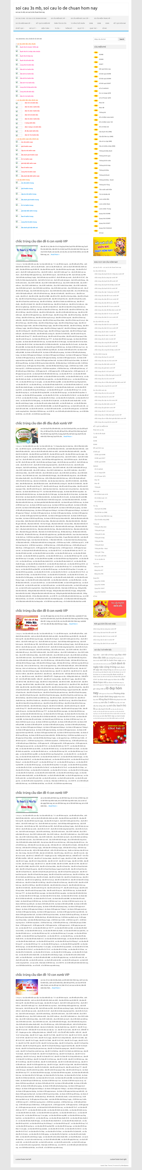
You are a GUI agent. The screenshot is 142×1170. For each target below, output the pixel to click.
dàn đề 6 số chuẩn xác (61, 304)
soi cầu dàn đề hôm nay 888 (52, 382)
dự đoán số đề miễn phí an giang (53, 352)
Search (122, 39)
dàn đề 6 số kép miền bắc (61, 325)
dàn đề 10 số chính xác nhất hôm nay (71, 1051)
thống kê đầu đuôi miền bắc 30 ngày (64, 590)
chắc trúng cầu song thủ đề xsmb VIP (106, 342)
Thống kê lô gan (104, 156)
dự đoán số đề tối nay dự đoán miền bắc (42, 363)
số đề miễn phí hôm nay (77, 368)
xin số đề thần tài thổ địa (36, 783)
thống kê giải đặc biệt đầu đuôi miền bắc (69, 593)
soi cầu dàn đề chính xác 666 (33, 376)
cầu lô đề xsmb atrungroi (62, 280)
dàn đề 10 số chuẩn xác (66, 1054)
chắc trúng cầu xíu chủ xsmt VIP (104, 378)
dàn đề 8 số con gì (64, 700)
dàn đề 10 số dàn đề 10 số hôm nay (45, 1059)
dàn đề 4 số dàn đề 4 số (62, 879)
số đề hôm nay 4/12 (77, 542)
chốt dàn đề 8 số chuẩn (62, 660)
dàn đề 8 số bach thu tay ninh (29, 695)
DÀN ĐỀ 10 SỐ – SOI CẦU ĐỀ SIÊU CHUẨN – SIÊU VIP (64, 1032)
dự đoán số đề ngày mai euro (66, 357)
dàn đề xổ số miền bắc (62, 333)
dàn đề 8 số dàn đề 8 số (78, 700)
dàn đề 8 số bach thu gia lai (39, 689)
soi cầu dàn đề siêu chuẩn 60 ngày (71, 756)
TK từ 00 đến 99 (104, 194)
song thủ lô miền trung (29, 222)
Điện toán (45, 28)
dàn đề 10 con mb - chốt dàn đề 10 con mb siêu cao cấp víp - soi (36, 1029)
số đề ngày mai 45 (41, 371)
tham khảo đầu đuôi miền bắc (50, 588)
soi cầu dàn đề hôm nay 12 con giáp (30, 382)
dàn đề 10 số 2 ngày (45, 1037)
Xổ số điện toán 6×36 (101, 494)
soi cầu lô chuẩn (120, 716)
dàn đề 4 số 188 (82, 858)
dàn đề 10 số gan (52, 1064)
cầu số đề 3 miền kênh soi (30, 285)
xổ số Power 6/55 (105, 98)
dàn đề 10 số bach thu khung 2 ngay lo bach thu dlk (58, 1045)
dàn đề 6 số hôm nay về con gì (75, 320)
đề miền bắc (20, 534)
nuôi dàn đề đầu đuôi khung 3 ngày (57, 365)
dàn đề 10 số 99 (35, 1043)
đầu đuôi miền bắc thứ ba (28, 529)
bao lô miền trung (27, 216)
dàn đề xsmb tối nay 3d (78, 333)
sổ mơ (104, 28)
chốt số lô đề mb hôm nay (42, 293)
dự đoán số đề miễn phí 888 (31, 507)
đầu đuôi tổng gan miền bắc (28, 532)
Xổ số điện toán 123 (106, 122)
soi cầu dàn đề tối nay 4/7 (55, 390)
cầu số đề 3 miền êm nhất (71, 282)
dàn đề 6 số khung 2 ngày (35, 328)
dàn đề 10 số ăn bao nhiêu (49, 1043)
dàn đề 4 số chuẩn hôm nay (73, 877)
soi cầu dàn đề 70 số (65, 374)
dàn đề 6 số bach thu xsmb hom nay (27, 301)
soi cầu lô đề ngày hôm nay (61, 406)
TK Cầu (57, 28)
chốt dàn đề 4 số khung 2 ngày (32, 847)
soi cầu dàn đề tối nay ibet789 (39, 392)
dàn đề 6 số (24, 296)
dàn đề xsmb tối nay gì (40, 336)
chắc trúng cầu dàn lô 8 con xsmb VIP (106, 328)
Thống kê (68, 28)
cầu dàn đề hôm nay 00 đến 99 (29, 269)
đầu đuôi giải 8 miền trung (30, 199)
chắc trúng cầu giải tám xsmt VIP (105, 368)
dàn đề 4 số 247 (53, 861)
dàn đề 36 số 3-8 (76, 671)
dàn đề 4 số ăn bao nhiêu (48, 866)
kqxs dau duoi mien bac (80, 534)
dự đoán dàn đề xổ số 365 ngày (56, 341)
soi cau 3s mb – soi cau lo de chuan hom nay (31, 18)
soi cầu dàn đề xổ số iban (47, 398)
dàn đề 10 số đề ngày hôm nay (36, 1064)
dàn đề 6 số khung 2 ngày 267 (53, 328)
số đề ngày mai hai (66, 371)
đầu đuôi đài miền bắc (73, 521)
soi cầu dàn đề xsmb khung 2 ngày (67, 772)
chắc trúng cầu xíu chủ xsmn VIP (105, 393)
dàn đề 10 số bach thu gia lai (32, 1045)
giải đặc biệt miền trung (29, 211)
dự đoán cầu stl (116, 679)
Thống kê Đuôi (104, 175)
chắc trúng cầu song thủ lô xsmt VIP (106, 386)
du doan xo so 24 (119, 672)
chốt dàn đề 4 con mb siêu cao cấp (39, 845)
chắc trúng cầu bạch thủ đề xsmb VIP (106, 281)
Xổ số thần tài (104, 127)
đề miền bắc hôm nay (31, 534)
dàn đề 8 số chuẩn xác (33, 700)
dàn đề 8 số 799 (75, 684)
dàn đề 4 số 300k (77, 861)
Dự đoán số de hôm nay (114, 682)
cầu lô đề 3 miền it (47, 272)
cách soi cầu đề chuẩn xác (54, 266)
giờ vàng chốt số (99, 689)
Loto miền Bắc (104, 199)
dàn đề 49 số (39, 673)
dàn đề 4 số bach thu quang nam (68, 871)
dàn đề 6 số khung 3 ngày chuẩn (59, 331)
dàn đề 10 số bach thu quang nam (58, 1048)
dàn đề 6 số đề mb (32, 312)
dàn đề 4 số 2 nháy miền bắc (38, 861)
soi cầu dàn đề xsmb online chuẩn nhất (46, 403)
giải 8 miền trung (27, 188)
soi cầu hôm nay (108, 716)
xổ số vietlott (104, 88)
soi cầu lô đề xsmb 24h (78, 406)
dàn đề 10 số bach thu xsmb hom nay (32, 1051)
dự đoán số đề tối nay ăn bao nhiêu (68, 360)
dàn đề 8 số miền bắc (29, 333)
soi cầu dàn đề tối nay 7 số (72, 390)
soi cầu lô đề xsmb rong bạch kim (29, 588)
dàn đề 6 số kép (32, 323)
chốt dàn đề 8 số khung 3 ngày (46, 663)
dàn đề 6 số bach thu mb (60, 299)
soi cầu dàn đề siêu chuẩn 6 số (73, 384)
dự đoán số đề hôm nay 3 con (75, 347)
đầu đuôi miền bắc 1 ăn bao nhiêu (62, 523)
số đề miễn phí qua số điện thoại (26, 743)
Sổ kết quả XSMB (105, 74)
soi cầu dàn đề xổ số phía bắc (65, 398)
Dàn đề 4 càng (58, 853)
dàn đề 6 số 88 (33, 296)
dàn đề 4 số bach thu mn (24, 871)
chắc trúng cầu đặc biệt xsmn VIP (105, 404)
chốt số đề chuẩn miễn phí (24, 293)
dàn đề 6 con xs (70, 293)
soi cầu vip (47, 781)
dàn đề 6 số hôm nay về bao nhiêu (53, 320)
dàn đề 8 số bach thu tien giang (49, 695)
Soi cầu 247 (118, 702)
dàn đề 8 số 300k (28, 684)
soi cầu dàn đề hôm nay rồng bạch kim (74, 382)
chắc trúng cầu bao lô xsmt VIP (104, 357)
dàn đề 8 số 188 (21, 681)
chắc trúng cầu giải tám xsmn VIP (105, 407)
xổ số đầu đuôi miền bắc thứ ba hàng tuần (29, 601)
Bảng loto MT (99, 570)
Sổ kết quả (19, 28)
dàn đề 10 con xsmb (64, 1029)
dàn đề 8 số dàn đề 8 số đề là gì (53, 703)
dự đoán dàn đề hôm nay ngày (62, 339)
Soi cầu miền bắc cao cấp (79, 18)
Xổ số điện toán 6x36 (106, 117)
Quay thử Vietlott (105, 228)
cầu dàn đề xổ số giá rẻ (51, 639)
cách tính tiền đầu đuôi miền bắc (69, 451)
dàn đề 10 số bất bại (51, 1051)
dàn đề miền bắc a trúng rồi (45, 333)
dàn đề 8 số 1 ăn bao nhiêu (52, 679)
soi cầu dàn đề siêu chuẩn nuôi (64, 387)
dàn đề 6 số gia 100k (60, 315)
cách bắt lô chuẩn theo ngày (110, 660)
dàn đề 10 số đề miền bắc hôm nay (69, 1062)
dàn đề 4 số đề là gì (28, 885)
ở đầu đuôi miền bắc (55, 540)
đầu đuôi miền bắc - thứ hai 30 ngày (39, 523)
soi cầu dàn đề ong (35, 384)
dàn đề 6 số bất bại (46, 301)
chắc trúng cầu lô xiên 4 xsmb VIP (105, 339)
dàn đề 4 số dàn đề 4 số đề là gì (35, 882)
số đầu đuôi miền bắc (23, 542)
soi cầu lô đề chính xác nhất (24, 406)
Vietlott (32, 28)
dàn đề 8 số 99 (46, 687)
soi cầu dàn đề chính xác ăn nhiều (54, 376)
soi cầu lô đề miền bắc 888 (43, 406)
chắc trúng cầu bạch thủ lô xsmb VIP (106, 288)
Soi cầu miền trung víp (102, 18)
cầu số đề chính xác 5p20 (24, 288)
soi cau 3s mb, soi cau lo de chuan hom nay (56, 8)
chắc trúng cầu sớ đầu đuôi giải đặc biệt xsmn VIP (110, 418)
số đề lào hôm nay (63, 368)
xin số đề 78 (50, 411)
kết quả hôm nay (120, 23)
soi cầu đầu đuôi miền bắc (59, 580)
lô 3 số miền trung (27, 205)
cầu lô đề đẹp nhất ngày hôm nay (30, 274)
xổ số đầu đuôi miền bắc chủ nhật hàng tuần (49, 598)
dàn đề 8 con (48, 673)
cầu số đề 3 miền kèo (45, 285)
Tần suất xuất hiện (105, 189)
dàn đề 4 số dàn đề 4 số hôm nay (56, 882)
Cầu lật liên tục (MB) (106, 136)
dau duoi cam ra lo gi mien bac (69, 489)
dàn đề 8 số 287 (76, 681)
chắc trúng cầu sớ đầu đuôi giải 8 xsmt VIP (108, 375)
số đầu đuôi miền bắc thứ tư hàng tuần (43, 542)
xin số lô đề (27, 414)
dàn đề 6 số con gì (36, 307)
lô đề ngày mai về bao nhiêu (36, 365)
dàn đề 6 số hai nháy (74, 315)
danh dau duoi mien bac (50, 489)
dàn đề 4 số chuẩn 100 (56, 877)
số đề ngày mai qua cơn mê (24, 746)
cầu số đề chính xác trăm (59, 288)
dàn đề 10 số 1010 (62, 1035)
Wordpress (124, 1165)
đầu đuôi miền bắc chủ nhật (28, 526)
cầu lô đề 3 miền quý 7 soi (62, 272)
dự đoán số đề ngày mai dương (46, 357)
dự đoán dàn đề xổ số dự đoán (77, 341)
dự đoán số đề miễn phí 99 (33, 352)
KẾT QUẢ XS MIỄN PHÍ (43, 23)
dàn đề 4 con (68, 853)
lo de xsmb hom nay (75, 1096)
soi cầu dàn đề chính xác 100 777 (72, 550)
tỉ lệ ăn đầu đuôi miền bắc (40, 596)
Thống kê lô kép (104, 165)
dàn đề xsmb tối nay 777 (24, 336)
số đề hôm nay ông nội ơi (33, 368)
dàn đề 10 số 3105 (58, 1040)
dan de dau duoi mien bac (56, 481)
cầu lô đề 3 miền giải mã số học (30, 272)
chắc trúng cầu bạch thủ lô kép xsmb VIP (107, 284)
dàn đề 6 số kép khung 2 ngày (48, 323)
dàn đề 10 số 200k (78, 1037)
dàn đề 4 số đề (73, 882)
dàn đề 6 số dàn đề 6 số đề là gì (26, 309)
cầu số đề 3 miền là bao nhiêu (63, 285)
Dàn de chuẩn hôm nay (47, 671)
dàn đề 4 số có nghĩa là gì (33, 879)
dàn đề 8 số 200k (64, 681)
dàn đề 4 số (30, 855)
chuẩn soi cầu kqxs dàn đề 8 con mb (66, 668)
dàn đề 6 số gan (48, 315)
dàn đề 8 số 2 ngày (33, 681)
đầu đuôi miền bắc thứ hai (64, 529)
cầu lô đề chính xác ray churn (32, 459)
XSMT (101, 64)
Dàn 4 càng (22, 853)
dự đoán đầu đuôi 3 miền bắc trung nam (48, 499)
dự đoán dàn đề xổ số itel (24, 344)
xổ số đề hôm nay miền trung (41, 414)
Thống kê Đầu (104, 170)
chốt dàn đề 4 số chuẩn (69, 845)
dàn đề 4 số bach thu (63, 866)
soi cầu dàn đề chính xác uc (63, 379)
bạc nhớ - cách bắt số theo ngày (105, 655)
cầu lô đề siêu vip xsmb (64, 277)
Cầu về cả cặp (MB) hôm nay (103, 516)
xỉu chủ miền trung (27, 183)
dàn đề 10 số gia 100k (66, 1064)
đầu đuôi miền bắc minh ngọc (65, 526)
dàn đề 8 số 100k (80, 679)
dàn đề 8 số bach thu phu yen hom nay (55, 692)
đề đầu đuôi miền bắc (79, 532)
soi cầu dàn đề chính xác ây (74, 376)
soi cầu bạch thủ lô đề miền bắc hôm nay (45, 374)
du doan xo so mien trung (101, 674)
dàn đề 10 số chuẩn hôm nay (49, 1054)
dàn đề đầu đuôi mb (26, 483)
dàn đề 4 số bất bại (79, 874)
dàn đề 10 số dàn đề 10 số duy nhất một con (68, 1056)
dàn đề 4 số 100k (70, 858)
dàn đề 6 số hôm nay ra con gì (32, 320)
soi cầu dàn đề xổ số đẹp (30, 398)
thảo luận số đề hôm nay (37, 411)
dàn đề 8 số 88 (24, 687)
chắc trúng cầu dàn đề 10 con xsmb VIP (42, 974)
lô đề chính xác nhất (74, 363)
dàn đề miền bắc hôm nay (77, 885)
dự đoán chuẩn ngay (104, 679)
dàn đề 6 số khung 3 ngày (39, 331)
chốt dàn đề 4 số (56, 845)
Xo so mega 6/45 (105, 93)
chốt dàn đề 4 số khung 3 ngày (52, 847)
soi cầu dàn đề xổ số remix (75, 574)
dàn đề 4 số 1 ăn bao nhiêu (42, 858)
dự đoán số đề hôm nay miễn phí (46, 349)
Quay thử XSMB (104, 213)
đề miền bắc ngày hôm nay (47, 534)
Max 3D (101, 102)
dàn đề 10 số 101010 (75, 1035)
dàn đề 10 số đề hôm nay (76, 1059)
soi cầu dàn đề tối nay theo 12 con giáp (70, 569)
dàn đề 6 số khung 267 (23, 331)
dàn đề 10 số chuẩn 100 (31, 1054)
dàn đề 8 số (38, 676)
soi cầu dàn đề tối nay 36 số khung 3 (34, 390)
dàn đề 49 (30, 673)
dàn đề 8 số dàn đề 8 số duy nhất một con (29, 703)
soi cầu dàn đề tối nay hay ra (66, 762)
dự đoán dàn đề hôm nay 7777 (42, 339)
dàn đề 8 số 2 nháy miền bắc (49, 681)
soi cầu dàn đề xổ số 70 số (76, 572)
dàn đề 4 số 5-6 (40, 863)
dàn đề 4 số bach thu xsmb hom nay (60, 874)
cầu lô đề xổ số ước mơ (45, 280)
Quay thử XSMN (104, 218)
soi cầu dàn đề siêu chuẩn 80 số (43, 387)
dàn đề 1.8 (59, 671)
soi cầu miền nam (112, 718)
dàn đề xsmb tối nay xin (23, 339)
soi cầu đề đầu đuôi (80, 403)
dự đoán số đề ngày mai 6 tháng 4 (54, 355)
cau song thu (111, 658)
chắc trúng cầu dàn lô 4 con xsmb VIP (106, 317)
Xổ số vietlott (99, 469)
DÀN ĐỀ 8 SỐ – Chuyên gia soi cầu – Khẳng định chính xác (62, 676)
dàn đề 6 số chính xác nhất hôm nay (64, 301)
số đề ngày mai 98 (54, 371)
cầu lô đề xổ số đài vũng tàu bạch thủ (45, 465)
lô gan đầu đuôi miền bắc (71, 537)
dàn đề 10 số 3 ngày (32, 1040)
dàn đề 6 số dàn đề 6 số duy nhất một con (72, 307)
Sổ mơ (101, 233)
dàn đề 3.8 (66, 671)
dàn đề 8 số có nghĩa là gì (49, 700)
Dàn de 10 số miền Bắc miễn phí (29, 1027)
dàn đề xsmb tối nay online (56, 336)
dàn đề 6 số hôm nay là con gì (45, 317)
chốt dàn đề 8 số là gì (63, 663)
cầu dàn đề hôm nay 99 (47, 269)
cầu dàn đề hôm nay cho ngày (65, 269)
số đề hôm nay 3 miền (76, 365)
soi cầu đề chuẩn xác (66, 403)
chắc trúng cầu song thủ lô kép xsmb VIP (107, 350)
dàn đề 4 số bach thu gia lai (28, 869)
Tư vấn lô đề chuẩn (78, 23)
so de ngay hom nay (63, 738)
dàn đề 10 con (82, 1027)
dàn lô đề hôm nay (69, 890)
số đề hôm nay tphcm (49, 368)
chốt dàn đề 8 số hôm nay (79, 660)
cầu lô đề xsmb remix (45, 467)
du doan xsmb (115, 674)
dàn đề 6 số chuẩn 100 (28, 304)
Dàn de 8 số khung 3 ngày (31, 671)
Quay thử (93, 28)
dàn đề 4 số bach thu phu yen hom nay (45, 871)
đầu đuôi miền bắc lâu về (46, 526)
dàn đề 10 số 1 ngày (36, 1035)
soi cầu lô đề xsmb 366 (32, 585)
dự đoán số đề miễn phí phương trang (55, 906)
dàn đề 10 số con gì (29, 1056)
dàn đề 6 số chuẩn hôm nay (44, 304)
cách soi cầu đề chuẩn (38, 266)
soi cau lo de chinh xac (38, 582)
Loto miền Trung (105, 209)
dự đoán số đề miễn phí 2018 (67, 349)
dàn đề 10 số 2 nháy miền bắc (61, 1037)
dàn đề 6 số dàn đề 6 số (50, 307)
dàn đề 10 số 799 (23, 1043)
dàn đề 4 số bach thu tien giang (38, 874)
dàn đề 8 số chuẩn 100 (69, 698)
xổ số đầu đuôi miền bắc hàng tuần (75, 598)
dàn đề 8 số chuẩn (55, 698)
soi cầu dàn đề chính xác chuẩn (69, 748)
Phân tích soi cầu (60, 23)
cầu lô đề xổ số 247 (79, 277)
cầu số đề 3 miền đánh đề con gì (51, 282)
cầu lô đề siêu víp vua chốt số (46, 277)
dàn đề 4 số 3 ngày (65, 861)
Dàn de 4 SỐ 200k (33, 853)
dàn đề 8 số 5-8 (64, 684)
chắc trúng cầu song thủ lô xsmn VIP (106, 422)
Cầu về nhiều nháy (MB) (107, 146)
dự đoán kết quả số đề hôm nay (54, 347)
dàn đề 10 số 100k (49, 1035)
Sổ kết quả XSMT (105, 83)
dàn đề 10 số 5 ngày (71, 1040)
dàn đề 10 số (76, 1029)
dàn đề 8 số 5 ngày (52, 684)
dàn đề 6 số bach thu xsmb (77, 299)
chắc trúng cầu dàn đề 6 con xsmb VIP (42, 241)
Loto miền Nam (104, 204)
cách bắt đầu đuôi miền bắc (56, 449)
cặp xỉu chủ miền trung (28, 194)
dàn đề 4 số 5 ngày (28, 863)
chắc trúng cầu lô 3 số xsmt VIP (104, 371)
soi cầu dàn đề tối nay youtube (32, 395)
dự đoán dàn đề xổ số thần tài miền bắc (46, 344)
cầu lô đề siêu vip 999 (79, 274)
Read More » (55, 254)
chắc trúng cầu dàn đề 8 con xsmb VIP (42, 610)
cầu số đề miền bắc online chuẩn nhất (61, 291)
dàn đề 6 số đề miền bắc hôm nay (66, 312)
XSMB (91, 23)
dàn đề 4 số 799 (74, 863)
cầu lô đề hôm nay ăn (49, 274)
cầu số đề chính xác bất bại (41, 288)
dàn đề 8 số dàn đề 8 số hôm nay (75, 703)
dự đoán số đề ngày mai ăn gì (25, 357)
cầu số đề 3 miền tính (80, 285)
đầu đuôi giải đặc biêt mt (29, 227)
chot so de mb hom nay (31, 665)
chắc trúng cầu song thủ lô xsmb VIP (106, 346)
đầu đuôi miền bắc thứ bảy (46, 529)
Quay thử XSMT (104, 223)
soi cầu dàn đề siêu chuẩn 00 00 (52, 384)
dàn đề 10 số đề (62, 1059)
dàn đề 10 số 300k (45, 1040)
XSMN (107, 23)
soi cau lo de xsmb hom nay (33, 1139)
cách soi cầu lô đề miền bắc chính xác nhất (44, 451)
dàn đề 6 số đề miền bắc (47, 312)
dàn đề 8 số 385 (40, 684)
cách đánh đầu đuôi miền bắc (75, 449)
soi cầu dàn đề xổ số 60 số (68, 395)
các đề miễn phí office (76, 264)
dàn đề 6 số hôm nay (28, 317)
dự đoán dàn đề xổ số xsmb (69, 344)
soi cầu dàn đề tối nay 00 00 (76, 564)
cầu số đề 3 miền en (39, 470)
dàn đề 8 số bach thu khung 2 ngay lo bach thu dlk (65, 689)
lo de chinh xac (20, 537)
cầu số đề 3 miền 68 (34, 282)
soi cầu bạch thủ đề (103, 709)
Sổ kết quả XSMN (105, 78)
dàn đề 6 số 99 (54, 296)
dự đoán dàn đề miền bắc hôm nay (34, 341)
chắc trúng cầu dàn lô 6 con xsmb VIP (106, 324)
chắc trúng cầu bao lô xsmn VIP (104, 397)
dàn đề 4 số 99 (34, 866)
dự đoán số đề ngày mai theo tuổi (45, 360)
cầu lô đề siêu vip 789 (64, 274)
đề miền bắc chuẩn (62, 1096)
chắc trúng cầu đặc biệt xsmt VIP (105, 364)
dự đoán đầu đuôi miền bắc (71, 499)
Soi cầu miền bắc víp (58, 18)
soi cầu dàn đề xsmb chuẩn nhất (70, 400)
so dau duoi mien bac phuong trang (75, 540)
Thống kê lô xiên (105, 160)
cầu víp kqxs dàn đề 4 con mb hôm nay (53, 842)
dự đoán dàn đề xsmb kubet (34, 347)
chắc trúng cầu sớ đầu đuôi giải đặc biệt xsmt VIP (110, 382)
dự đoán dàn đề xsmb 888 (78, 497)
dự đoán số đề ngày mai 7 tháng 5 (77, 355)
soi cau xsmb (34, 962)
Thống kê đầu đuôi (105, 151)
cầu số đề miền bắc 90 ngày (47, 475)
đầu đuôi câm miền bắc (57, 521)
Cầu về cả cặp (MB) (105, 141)
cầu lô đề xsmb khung (78, 280)
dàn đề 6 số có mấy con (76, 304)
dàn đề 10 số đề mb (33, 1062)
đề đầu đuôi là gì (61, 363)
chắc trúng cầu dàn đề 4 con (75, 842)
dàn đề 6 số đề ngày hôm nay (32, 315)
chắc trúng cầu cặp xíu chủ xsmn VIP (106, 400)
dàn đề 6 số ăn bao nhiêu (68, 296)
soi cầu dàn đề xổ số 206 (50, 395)
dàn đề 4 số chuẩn (42, 877)
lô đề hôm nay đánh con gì (35, 537)
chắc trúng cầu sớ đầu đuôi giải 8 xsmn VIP (108, 415)
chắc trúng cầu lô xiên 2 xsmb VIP (105, 331)
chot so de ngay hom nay (48, 665)
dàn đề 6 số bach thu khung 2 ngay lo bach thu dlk (35, 299)
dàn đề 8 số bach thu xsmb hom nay (71, 695)
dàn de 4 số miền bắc (57, 293)
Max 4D (101, 107)
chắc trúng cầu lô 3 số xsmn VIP (104, 411)
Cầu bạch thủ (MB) (105, 131)
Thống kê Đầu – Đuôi (106, 180)
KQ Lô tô (81, 28)
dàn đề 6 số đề (63, 309)
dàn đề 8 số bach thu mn (34, 692)
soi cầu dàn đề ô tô (22, 384)
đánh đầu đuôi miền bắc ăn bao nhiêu (37, 521)
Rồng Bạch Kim (106, 699)
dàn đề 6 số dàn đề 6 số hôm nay (47, 309)
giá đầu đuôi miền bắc (65, 534)
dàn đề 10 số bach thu (66, 1043)
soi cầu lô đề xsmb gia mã (70, 408)
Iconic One (104, 1165)
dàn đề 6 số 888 (44, 296)
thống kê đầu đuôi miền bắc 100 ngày (40, 590)
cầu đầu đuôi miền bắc (36, 457)
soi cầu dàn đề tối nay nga (58, 392)
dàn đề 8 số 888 (35, 687)
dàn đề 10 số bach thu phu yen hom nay (33, 1048)
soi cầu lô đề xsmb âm (36, 408)
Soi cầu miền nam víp (23, 23)
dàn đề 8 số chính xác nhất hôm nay (37, 698)
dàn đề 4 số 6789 (62, 863)
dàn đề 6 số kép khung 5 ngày (42, 325)
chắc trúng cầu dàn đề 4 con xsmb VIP (42, 792)
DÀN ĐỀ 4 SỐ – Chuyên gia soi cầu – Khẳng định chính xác (53, 855)
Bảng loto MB (99, 566)
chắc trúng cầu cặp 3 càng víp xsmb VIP (107, 292)
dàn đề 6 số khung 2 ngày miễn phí (75, 328)
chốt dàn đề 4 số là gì (70, 847)
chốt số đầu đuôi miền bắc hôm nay (56, 478)
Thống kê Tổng (104, 184)
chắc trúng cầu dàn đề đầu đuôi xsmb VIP (44, 423)
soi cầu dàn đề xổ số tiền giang (30, 400)
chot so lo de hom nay (29, 668)
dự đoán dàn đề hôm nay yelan (74, 491)
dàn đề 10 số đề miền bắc (49, 1062)
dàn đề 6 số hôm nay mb (63, 317)
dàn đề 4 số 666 (51, 863)
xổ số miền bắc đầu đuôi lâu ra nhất (74, 601)
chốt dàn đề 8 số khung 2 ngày (25, 663)
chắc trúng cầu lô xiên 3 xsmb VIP (105, 335)
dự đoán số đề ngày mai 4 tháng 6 (31, 355)
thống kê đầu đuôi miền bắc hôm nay (43, 593)
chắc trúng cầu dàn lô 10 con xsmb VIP (107, 313)
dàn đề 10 (73, 1027)
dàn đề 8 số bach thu (75, 687)
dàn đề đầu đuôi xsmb (41, 483)
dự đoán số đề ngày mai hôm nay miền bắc (33, 515)
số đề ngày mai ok (79, 371)
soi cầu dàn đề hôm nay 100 (73, 556)
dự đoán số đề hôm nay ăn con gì (40, 505)
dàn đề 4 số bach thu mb (79, 869)
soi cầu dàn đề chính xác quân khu (42, 379)
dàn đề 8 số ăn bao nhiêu (60, 687)
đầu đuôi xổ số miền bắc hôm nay (49, 532)
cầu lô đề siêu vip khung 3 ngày (26, 277)
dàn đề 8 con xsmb (28, 676)
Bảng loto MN (99, 574)
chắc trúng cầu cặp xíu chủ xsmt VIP (106, 360)
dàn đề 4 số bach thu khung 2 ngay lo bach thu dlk (54, 869)
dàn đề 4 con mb (79, 853)
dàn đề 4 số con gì (48, 879)
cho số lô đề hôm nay (81, 291)
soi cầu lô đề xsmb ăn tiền (52, 408)
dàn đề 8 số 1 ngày (68, 679)
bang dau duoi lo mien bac (64, 446)
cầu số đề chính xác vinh (75, 288)
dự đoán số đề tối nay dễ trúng (33, 518)
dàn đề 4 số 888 (23, 866)
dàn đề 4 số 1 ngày (58, 858)
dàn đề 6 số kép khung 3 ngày (68, 323)
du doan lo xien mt (108, 672)
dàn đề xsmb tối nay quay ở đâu (76, 336)
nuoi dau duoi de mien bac (39, 540)
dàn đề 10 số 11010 (31, 1037)
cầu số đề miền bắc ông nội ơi (39, 291)
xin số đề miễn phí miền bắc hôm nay (67, 411)
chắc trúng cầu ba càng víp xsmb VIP (106, 277)
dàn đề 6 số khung (76, 325)
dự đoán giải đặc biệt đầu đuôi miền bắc (47, 502)
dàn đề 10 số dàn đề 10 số (45, 1056)
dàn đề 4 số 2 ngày (22, 861)
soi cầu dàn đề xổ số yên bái (50, 400)
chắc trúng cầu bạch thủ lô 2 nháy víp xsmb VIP (109, 274)
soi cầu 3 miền (107, 702)
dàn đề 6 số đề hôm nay (76, 309)
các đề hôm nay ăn (62, 264)
